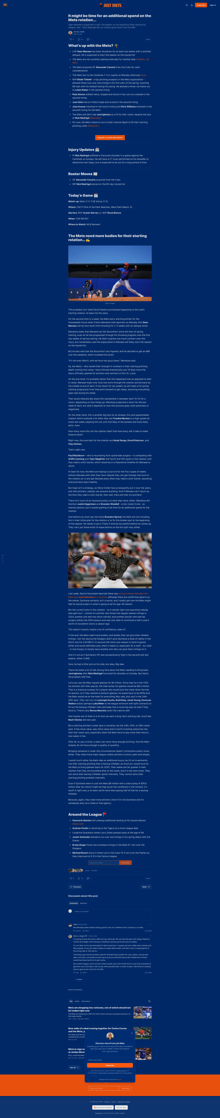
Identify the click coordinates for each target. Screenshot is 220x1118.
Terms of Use (121, 1071)
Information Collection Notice (109, 1073)
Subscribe (110, 1065)
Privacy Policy (127, 1073)
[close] (132, 1033)
